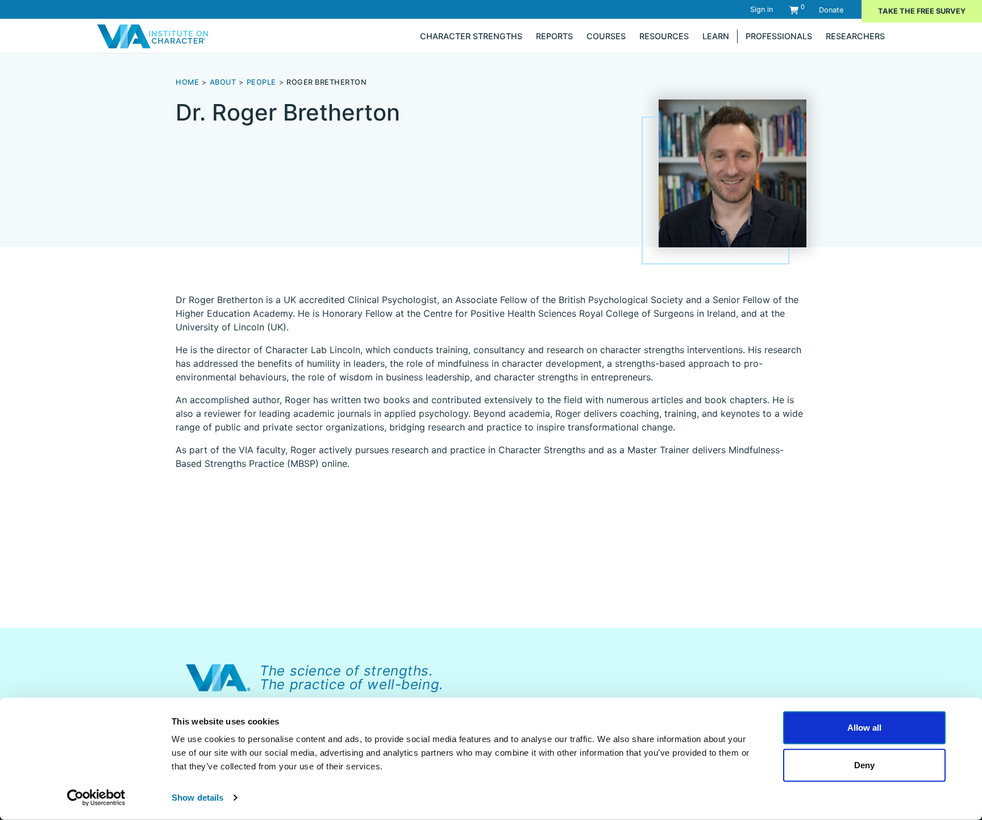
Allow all (864, 727)
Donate (831, 10)
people (261, 82)
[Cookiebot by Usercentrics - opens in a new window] (96, 797)
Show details (197, 797)
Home (187, 82)
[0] (793, 10)
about (223, 82)
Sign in (761, 9)
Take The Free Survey (922, 11)
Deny (864, 764)
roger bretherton (326, 82)
